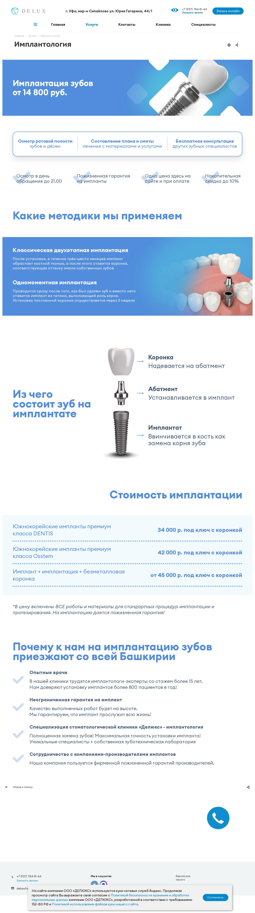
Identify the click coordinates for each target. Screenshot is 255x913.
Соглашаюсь (215, 897)
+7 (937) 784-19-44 (194, 9)
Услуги (92, 24)
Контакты (126, 24)
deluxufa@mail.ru (28, 888)
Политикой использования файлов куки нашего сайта (95, 904)
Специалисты (203, 24)
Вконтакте (94, 884)
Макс (103, 884)
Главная (58, 24)
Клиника (163, 24)
